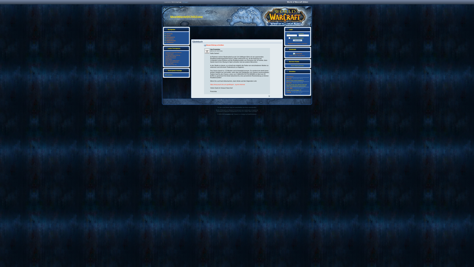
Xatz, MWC (289, 88)
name (288, 33)
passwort (301, 33)
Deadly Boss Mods (171, 56)
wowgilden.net (229, 114)
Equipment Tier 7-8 (171, 64)
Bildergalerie (170, 37)
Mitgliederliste (171, 41)
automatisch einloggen (297, 38)
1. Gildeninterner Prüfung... (173, 55)
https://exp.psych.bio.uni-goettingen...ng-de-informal (227, 84)
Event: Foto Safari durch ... (173, 60)
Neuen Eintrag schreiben (215, 45)
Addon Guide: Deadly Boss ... (297, 55)
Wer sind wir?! (169, 63)
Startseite (169, 34)
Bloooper (289, 78)
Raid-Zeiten (169, 59)
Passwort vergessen (301, 43)
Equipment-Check (171, 58)
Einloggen (185, 2)
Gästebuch (170, 42)
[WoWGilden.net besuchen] (297, 2)
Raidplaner (170, 39)
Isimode (288, 92)
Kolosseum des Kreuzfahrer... (174, 52)
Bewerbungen (170, 54)
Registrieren (291, 43)
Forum (168, 35)
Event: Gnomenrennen (172, 62)
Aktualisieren (290, 76)
